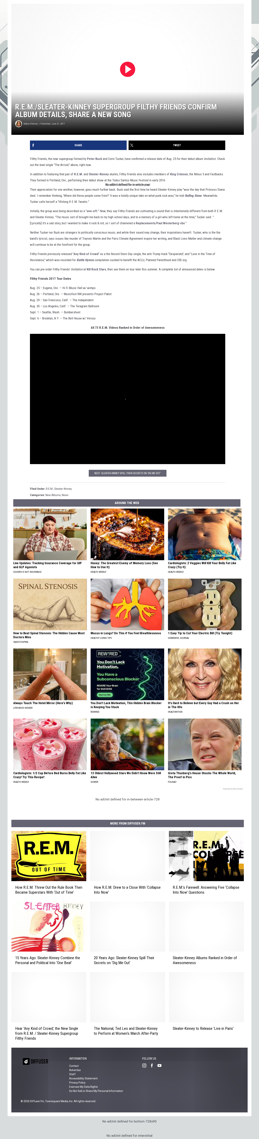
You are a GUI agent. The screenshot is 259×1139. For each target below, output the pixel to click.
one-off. (92, 211)
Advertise (75, 1070)
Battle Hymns (85, 260)
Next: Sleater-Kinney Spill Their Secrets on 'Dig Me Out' (127, 473)
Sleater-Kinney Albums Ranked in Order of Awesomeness (205, 960)
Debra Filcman (31, 123)
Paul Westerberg (167, 223)
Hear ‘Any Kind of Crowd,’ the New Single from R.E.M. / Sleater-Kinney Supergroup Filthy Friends (46, 1033)
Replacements (145, 223)
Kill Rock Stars (96, 269)
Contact (74, 1065)
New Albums (53, 495)
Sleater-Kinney (99, 174)
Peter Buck (94, 159)
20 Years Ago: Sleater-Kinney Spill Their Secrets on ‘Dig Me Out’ (124, 960)
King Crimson (179, 174)
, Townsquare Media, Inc (58, 1101)
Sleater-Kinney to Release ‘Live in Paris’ (203, 1028)
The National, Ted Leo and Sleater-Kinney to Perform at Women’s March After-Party (126, 1031)
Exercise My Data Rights (83, 1086)
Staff (72, 1074)
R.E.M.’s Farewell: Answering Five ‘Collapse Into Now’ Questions (206, 890)
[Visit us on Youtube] (161, 1065)
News (65, 495)
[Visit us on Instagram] (146, 1065)
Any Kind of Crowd (86, 254)
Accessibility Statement (83, 1078)
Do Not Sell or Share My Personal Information (96, 1090)
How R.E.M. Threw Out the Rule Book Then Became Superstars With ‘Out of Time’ (48, 890)
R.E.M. (78, 174)
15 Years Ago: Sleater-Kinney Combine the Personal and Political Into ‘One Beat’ (47, 960)
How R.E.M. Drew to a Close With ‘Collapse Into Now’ (127, 890)
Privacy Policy (77, 1082)
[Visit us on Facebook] (153, 1065)
